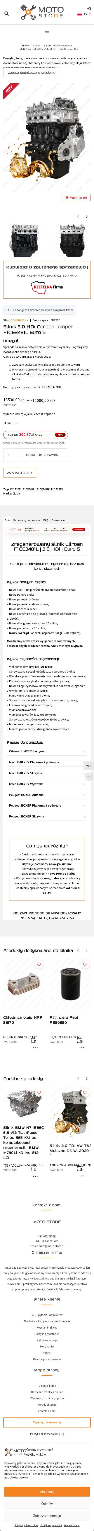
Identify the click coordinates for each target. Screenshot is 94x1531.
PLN (7, 423)
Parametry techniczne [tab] (26, 520)
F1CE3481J (29, 489)
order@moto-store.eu (51, 1246)
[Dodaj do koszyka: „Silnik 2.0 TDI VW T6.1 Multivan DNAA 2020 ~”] (83, 1168)
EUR (16, 423)
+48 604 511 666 (49, 1241)
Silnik (14, 563)
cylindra (34, 681)
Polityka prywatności (51, 1525)
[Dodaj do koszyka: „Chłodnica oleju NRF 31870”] (36, 1040)
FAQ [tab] (45, 520)
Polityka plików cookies (26, 1525)
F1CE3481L (57, 489)
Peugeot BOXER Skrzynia (26, 816)
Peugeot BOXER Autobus (26, 795)
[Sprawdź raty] (47, 529)
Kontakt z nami (72, 1525)
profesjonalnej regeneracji (46, 563)
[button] (87, 216)
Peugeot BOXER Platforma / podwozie (35, 805)
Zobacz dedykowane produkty (31, 72)
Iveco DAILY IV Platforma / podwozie (34, 762)
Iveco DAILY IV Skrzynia (25, 773)
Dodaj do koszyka (42, 455)
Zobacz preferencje (47, 1515)
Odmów (47, 1504)
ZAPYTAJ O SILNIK (19, 473)
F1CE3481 (15, 489)
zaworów (27, 715)
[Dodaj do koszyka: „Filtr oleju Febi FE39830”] (83, 1040)
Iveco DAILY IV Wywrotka (26, 784)
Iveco (49, 667)
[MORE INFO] (36, 1049)
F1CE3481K (43, 489)
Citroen (16, 493)
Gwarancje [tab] (58, 520)
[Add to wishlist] (39, 964)
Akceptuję (47, 1492)
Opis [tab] (7, 520)
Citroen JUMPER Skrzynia (26, 751)
